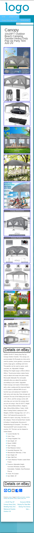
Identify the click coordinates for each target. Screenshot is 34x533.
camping (28, 497)
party (22, 498)
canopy (10, 497)
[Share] (17, 490)
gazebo (11, 498)
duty (8, 498)
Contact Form (13, 17)
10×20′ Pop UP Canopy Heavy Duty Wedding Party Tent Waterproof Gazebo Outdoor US (10, 506)
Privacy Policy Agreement (9, 20)
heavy (15, 498)
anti (21, 497)
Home (3, 17)
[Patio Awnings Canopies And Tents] (17, 7)
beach (23, 497)
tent (25, 498)
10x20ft (18, 497)
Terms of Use (25, 20)
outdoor (19, 498)
